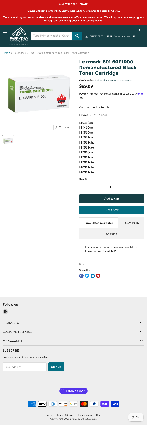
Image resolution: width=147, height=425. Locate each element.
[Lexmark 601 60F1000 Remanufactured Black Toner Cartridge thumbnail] (8, 141)
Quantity (84, 179)
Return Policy (131, 223)
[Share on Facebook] (81, 276)
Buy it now (112, 210)
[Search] (77, 36)
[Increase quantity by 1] (110, 187)
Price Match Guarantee (98, 223)
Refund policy (85, 415)
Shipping (111, 233)
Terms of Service (65, 415)
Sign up (56, 367)
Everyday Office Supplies (83, 419)
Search (49, 415)
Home (6, 52)
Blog (98, 415)
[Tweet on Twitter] (87, 276)
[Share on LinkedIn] (93, 276)
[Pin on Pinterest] (98, 276)
